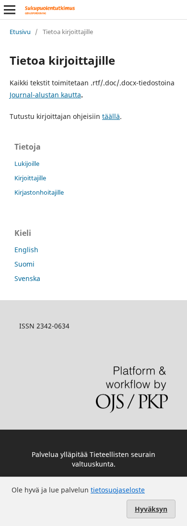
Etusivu (20, 31)
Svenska (27, 278)
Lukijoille (26, 163)
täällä (111, 116)
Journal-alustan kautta (45, 94)
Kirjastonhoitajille (39, 192)
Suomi (24, 264)
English (26, 249)
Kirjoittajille (30, 178)
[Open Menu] (9, 9)
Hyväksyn (151, 509)
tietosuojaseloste (118, 489)
